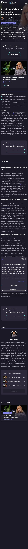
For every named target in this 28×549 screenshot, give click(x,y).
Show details (21, 281)
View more (14, 391)
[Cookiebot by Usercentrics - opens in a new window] (20, 259)
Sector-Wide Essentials (6, 413)
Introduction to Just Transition (14, 377)
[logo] (8, 3)
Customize (13, 289)
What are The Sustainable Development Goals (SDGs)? (14, 381)
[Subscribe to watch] (14, 68)
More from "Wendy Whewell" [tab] (13, 373)
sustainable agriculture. (7, 207)
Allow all (14, 285)
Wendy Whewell (6, 419)
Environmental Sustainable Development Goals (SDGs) (14, 385)
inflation (21, 185)
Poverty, (15, 113)
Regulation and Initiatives (7, 23)
